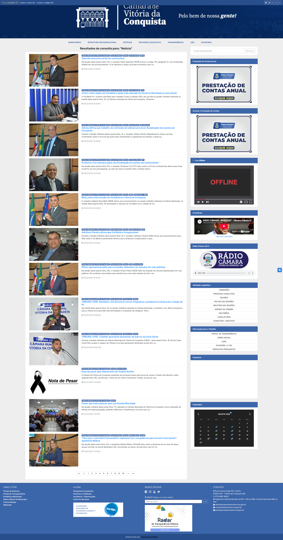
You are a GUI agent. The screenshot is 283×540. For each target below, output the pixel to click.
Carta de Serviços (81, 499)
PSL (142, 90)
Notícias (127, 42)
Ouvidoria (206, 42)
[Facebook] (146, 491)
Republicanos (145, 125)
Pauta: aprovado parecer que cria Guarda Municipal (108, 403)
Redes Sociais (153, 487)
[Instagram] (150, 491)
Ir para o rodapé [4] (45, 3)
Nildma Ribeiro (134, 435)
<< (79, 473)
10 (123, 473)
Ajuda (77, 487)
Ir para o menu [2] (27, 3)
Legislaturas (224, 317)
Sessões (224, 298)
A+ (273, 3)
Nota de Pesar (121, 369)
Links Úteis (10, 487)
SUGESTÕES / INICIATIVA (224, 321)
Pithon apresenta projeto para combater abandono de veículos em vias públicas (123, 267)
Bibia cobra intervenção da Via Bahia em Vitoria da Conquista (114, 197)
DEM (130, 264)
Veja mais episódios (224, 236)
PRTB (142, 55)
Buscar (251, 51)
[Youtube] (154, 491)
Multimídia (224, 313)
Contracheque (9, 502)
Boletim (149, 497)
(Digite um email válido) (163, 497)
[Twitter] (158, 491)
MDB (131, 195)
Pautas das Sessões (224, 301)
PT (143, 160)
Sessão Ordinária (116, 55)
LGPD (224, 341)
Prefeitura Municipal (12, 497)
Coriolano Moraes (135, 160)
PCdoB (142, 435)
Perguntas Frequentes (224, 349)
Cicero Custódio (134, 90)
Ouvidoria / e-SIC (224, 345)
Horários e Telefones (82, 494)
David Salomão (134, 55)
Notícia (125, 55)
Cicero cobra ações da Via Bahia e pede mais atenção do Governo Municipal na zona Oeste (129, 93)
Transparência (176, 42)
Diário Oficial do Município (15, 499)
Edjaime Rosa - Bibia (140, 195)
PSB (143, 229)
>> (133, 473)
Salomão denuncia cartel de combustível (103, 58)
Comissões (224, 290)
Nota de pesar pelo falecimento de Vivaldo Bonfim (108, 371)
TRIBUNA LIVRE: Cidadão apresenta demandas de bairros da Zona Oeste (120, 336)
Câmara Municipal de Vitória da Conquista (95, 55)
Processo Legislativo (150, 42)
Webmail (7, 505)
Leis (192, 42)
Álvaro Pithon (138, 264)
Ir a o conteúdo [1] (10, 3)
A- (279, 3)
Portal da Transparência (224, 334)
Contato (218, 487)
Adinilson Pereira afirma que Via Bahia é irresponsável (110, 232)
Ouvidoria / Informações (84, 497)
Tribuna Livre (127, 299)
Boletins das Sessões (224, 305)
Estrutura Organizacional (102, 42)
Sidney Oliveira (134, 125)
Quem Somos (74, 42)
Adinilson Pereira (134, 229)
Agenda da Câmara (224, 309)
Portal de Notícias (11, 491)
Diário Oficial (224, 338)
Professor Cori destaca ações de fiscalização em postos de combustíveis (120, 162)
